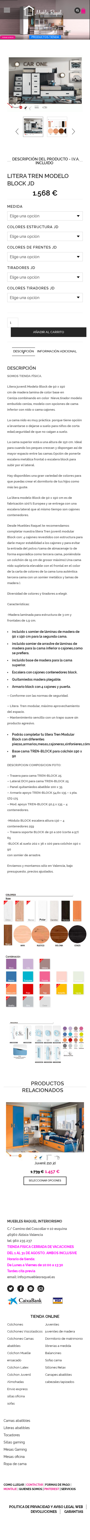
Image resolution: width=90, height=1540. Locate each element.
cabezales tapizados (60, 1382)
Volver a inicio (7, 37)
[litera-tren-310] (45, 83)
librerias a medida (58, 1346)
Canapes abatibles (58, 1374)
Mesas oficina (14, 1457)
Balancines (53, 1353)
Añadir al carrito (48, 332)
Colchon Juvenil (19, 1374)
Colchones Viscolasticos (24, 1331)
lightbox (16, 103)
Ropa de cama (15, 1464)
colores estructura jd (33, 227)
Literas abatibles (17, 1428)
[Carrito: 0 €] (84, 8)
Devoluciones (44, 1512)
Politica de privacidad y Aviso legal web (46, 1507)
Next (73, 132)
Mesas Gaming (15, 1449)
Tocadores (12, 1435)
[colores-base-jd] (57, 127)
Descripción (23, 351)
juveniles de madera (60, 1331)
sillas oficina (16, 1396)
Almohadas (15, 1382)
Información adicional (57, 351)
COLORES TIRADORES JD (31, 288)
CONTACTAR (34, 1484)
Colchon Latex (18, 1367)
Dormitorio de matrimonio (64, 1338)
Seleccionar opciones (45, 1180)
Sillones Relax (55, 1367)
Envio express (17, 1389)
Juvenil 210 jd (45, 1163)
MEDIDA (15, 206)
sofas (11, 1403)
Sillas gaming (14, 1442)
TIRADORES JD (21, 268)
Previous (17, 132)
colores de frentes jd (32, 247)
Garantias (73, 1512)
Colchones (15, 1324)
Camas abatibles (17, 1421)
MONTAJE (11, 1489)
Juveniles (52, 1324)
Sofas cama (53, 1360)
